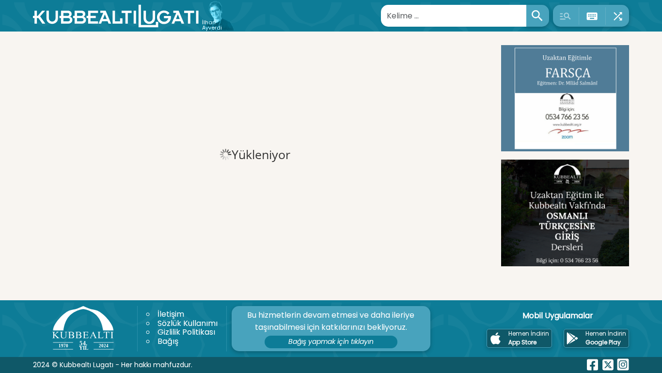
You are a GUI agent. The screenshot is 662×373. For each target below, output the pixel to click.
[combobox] (454, 16)
